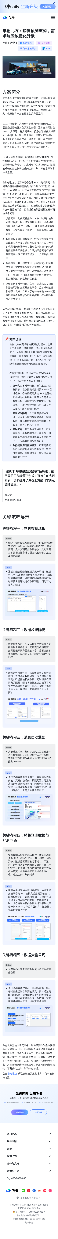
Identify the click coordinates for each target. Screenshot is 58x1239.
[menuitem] (29, 1133)
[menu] (29, 1156)
